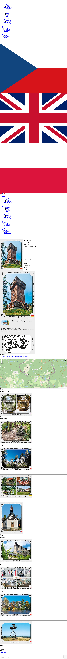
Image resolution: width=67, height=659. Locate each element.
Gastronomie (8, 15)
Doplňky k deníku (9, 21)
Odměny (7, 5)
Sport (7, 16)
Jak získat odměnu (9, 4)
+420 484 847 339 (3, 652)
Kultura (7, 14)
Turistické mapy (8, 23)
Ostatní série (8, 18)
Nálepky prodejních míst (10, 25)
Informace (3, 34)
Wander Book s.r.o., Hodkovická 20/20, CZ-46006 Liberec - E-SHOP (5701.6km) (15, 356)
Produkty (3, 11)
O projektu (4, 27)
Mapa (3, 10)
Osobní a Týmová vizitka (10, 3)
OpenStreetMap (64, 387)
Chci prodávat (8, 8)
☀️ (0, 43)
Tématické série (8, 212)
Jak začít (3, 1)
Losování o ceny (8, 6)
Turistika (7, 13)
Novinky (3, 26)
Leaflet (60, 387)
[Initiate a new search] (65, 360)
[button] (1, 360)
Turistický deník (8, 20)
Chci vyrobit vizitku (9, 9)
